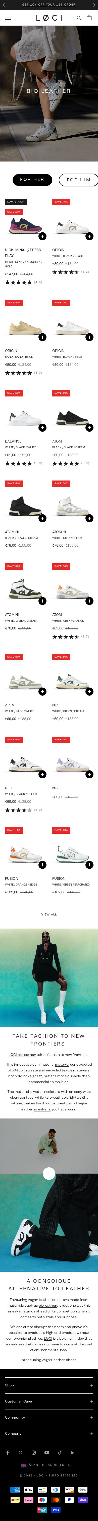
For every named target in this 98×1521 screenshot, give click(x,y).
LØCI (48, 1339)
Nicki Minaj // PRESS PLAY (23, 253)
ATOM (57, 442)
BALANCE (13, 442)
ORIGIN (58, 250)
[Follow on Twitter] (20, 1452)
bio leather (48, 1306)
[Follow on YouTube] (46, 1452)
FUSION (11, 879)
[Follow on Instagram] (33, 1452)
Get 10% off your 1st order (49, 5)
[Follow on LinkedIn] (72, 1452)
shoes (71, 1360)
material (62, 1065)
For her (32, 180)
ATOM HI (12, 532)
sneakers (42, 1109)
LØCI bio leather (22, 1055)
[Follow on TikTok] (59, 1452)
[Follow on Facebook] (7, 1452)
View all (49, 914)
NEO (56, 705)
